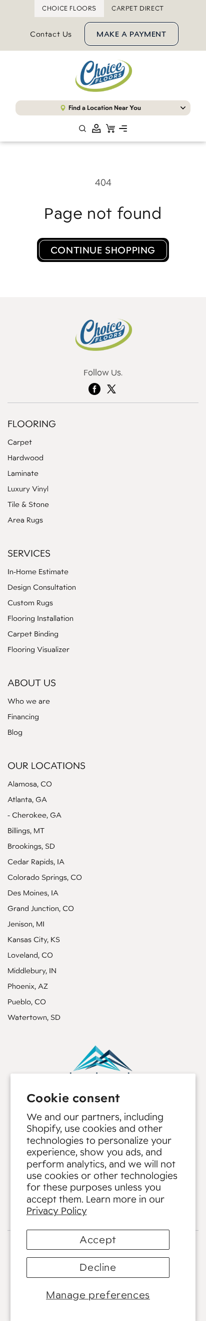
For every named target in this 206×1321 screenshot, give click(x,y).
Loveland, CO (30, 955)
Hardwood (26, 457)
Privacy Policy (56, 1210)
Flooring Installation (41, 618)
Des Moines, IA (33, 892)
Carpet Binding (33, 633)
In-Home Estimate (38, 571)
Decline (98, 1267)
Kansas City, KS (34, 939)
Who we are (29, 701)
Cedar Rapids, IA (36, 861)
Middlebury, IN (32, 970)
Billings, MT (26, 830)
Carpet (20, 442)
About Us (32, 682)
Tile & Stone (28, 504)
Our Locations (47, 765)
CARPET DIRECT (138, 8)
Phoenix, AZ (28, 986)
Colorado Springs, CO (45, 877)
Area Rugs (25, 519)
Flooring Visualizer (39, 649)
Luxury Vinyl (28, 488)
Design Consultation (42, 587)
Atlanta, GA (27, 799)
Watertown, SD (34, 1017)
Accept (98, 1240)
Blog (15, 732)
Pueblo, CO (27, 1001)
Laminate (23, 473)
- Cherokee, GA (35, 815)
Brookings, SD (31, 846)
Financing (23, 716)
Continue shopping (103, 249)
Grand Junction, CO (41, 908)
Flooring (32, 423)
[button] (123, 128)
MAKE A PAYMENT (131, 34)
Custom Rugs (30, 602)
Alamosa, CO (30, 783)
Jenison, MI (26, 923)
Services (29, 553)
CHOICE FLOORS (69, 8)
